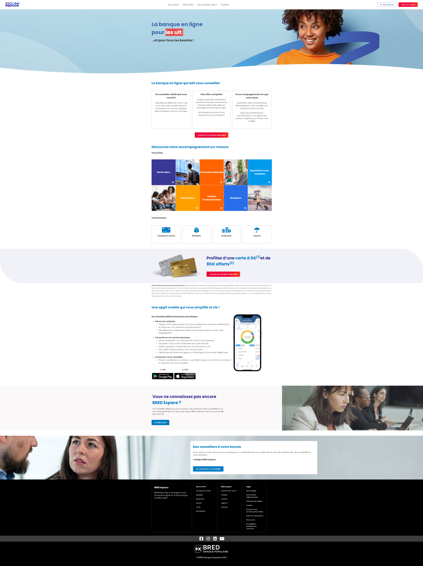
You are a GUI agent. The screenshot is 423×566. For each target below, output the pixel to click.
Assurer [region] (199, 503)
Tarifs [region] (198, 507)
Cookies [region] (249, 505)
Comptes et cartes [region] (203, 491)
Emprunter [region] (200, 499)
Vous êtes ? (173, 4)
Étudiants (235, 198)
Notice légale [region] (251, 491)
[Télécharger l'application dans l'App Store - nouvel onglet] (185, 376)
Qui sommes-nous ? (207, 4)
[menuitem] (173, 4)
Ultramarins (188, 198)
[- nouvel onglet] (201, 539)
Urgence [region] (224, 503)
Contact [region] (224, 499)
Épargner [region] (199, 495)
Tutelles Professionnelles (211, 198)
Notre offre (188, 4)
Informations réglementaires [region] (252, 496)
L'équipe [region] (224, 495)
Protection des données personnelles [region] (254, 510)
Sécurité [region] (224, 507)
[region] (166, 234)
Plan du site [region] (250, 520)
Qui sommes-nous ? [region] (229, 491)
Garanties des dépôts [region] (254, 501)
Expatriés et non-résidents (260, 172)
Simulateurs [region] (200, 511)
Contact (225, 4)
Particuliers (163, 172)
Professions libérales (212, 172)
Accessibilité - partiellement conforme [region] (251, 526)
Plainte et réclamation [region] (254, 516)
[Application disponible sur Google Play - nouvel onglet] (163, 376)
